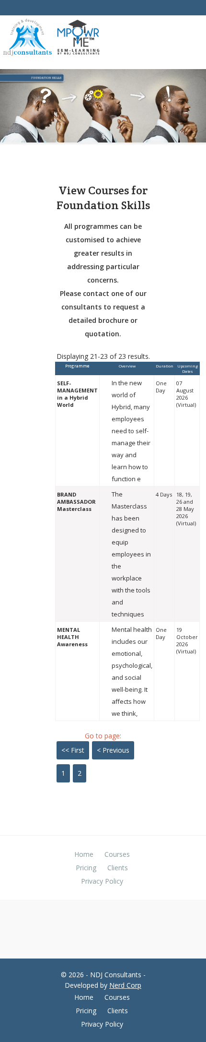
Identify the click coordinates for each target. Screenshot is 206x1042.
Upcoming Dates (187, 368)
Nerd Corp (125, 985)
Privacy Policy (102, 881)
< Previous (113, 750)
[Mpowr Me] (78, 38)
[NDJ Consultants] (27, 39)
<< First (72, 750)
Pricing (86, 867)
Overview (127, 365)
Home (83, 854)
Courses (117, 854)
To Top (195, 1023)
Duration (164, 365)
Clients (117, 867)
